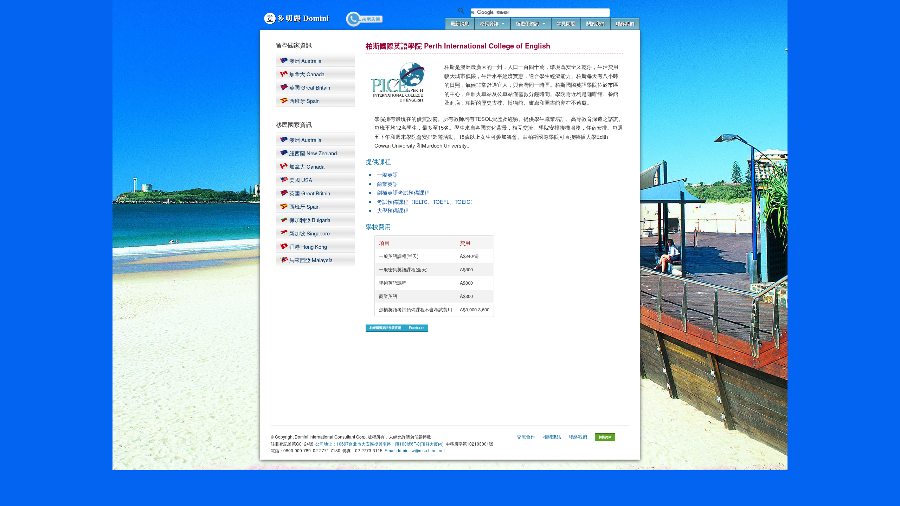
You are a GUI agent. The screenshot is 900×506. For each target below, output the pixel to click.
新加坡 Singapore (309, 233)
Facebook (416, 327)
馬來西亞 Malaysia (311, 260)
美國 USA (300, 179)
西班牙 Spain (304, 100)
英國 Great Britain (309, 87)
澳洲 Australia (305, 60)
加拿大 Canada (306, 74)
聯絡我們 (578, 436)
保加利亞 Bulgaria (309, 219)
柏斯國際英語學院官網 (385, 327)
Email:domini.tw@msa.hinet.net (415, 450)
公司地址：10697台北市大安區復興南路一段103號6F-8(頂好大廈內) (379, 444)
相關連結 (552, 436)
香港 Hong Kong (308, 246)
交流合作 (526, 436)
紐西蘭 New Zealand (313, 153)
